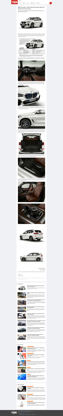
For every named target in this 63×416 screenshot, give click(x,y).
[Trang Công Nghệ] (14, 412)
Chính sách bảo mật (22, 414)
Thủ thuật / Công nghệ (30, 346)
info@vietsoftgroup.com (22, 412)
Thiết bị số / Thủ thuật (30, 353)
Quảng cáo (32, 414)
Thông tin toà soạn (28, 414)
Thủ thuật (29, 360)
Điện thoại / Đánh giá (30, 386)
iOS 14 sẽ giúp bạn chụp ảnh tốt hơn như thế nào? (36, 361)
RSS (35, 414)
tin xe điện (27, 413)
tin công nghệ (23, 413)
